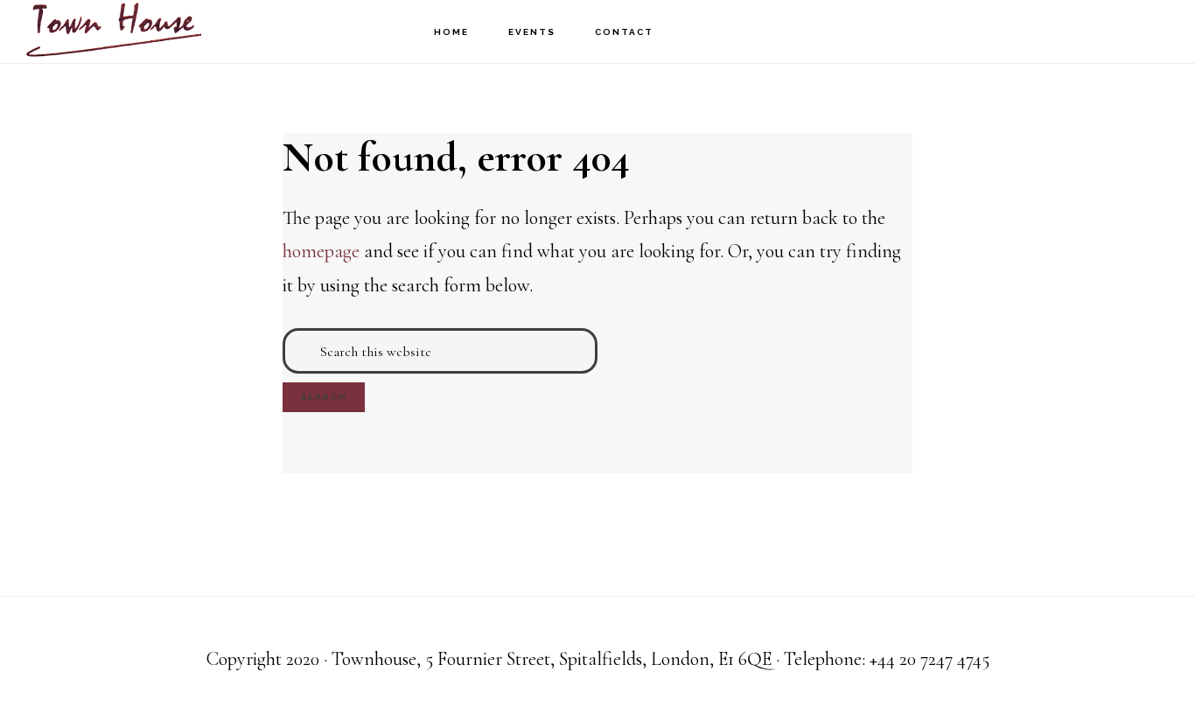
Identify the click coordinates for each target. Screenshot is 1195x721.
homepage (321, 251)
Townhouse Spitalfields (113, 31)
